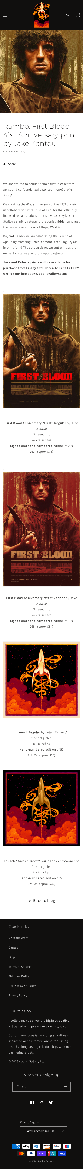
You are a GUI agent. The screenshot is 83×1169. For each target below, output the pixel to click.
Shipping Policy (19, 976)
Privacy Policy (18, 995)
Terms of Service (20, 967)
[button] (5, 15)
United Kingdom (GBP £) (39, 1131)
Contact (14, 947)
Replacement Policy (22, 986)
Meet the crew (18, 938)
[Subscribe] (65, 1087)
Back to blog (44, 900)
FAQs (12, 957)
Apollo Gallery (46, 1161)
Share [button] (12, 164)
